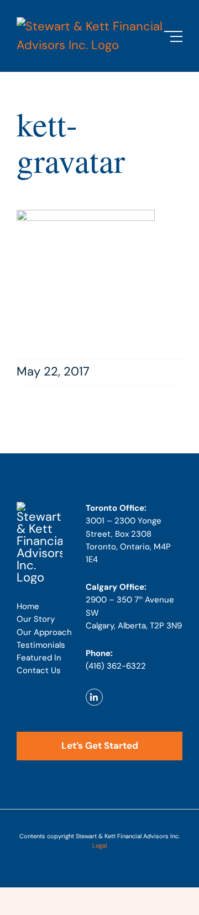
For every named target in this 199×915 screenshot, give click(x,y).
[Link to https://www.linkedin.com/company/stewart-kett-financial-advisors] (94, 697)
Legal (99, 845)
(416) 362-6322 (116, 665)
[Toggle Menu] (173, 36)
